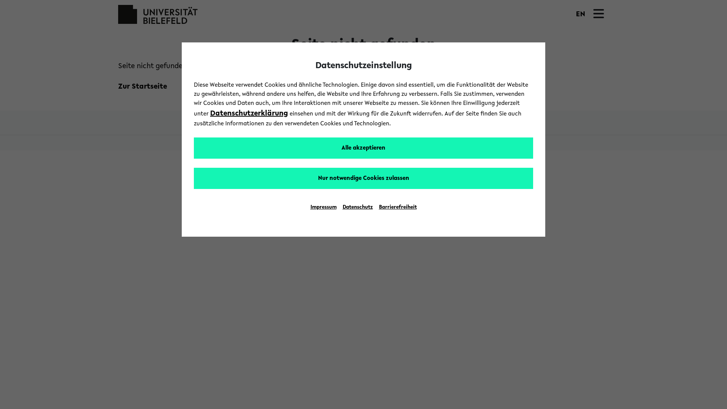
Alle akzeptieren (363, 148)
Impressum (323, 207)
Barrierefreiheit (398, 207)
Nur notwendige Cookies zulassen (363, 178)
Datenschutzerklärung (249, 113)
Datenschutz (358, 207)
